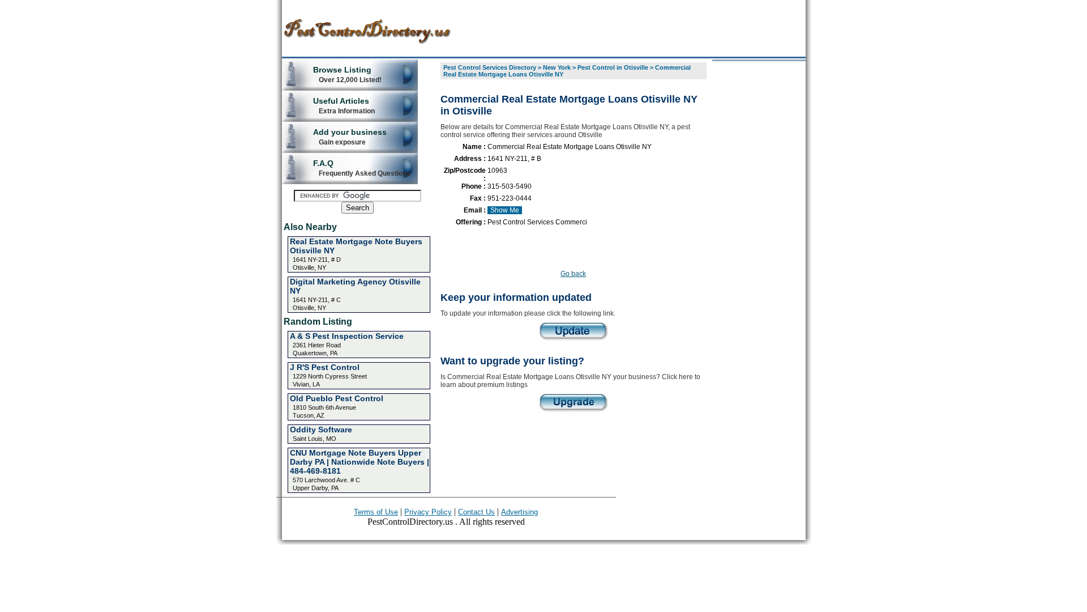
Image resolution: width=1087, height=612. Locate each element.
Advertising (519, 512)
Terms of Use (376, 512)
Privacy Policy (428, 512)
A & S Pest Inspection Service (347, 336)
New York (557, 67)
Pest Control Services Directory (489, 67)
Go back (573, 274)
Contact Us (476, 512)
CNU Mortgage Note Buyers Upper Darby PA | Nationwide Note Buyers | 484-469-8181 (359, 461)
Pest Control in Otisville (612, 67)
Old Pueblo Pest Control (336, 398)
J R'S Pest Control (325, 367)
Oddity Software (321, 429)
